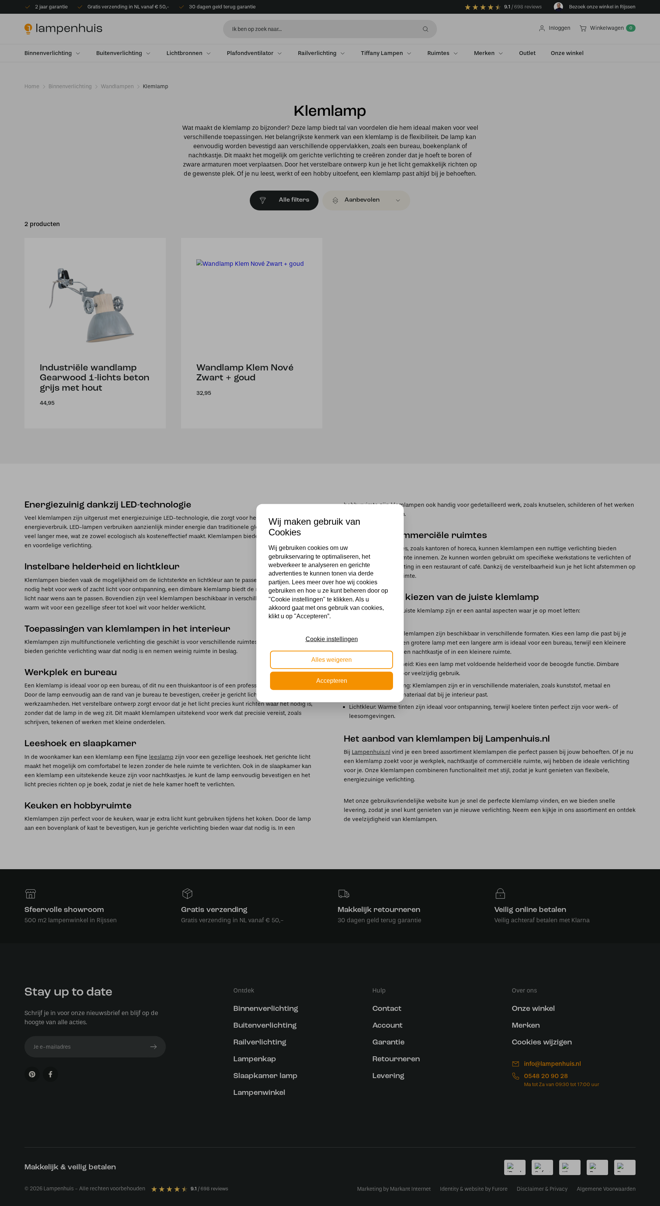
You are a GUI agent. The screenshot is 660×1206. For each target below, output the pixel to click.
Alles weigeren (331, 659)
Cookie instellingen (332, 639)
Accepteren (331, 680)
